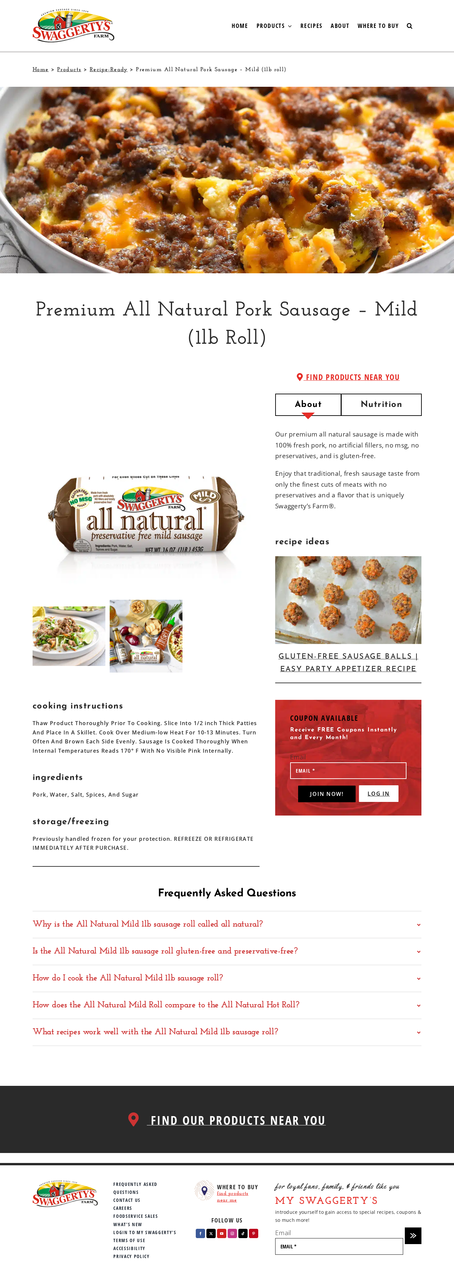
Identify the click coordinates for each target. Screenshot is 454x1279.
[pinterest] (253, 1233)
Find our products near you (236, 1120)
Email (298, 757)
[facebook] (200, 1233)
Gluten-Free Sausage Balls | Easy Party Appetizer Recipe (348, 663)
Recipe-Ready (109, 69)
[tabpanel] (348, 473)
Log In (379, 793)
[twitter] (211, 1233)
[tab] (308, 405)
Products (69, 69)
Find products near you (351, 376)
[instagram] (232, 1233)
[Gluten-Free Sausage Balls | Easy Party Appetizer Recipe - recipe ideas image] (348, 600)
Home (41, 69)
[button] (410, 25)
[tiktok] (243, 1233)
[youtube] (221, 1233)
